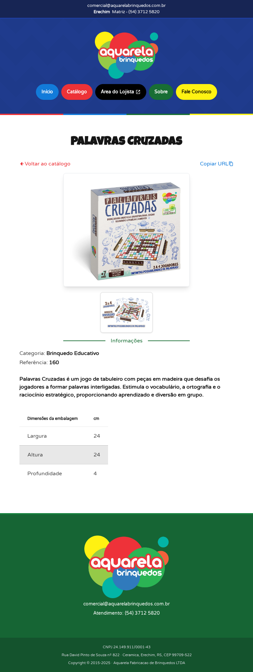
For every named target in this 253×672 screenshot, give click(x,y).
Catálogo (77, 92)
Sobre (161, 92)
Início (47, 92)
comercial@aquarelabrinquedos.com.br (126, 5)
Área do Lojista (117, 92)
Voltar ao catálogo (47, 164)
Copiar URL (214, 164)
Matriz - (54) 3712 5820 (126, 12)
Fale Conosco (196, 92)
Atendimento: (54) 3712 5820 (126, 613)
